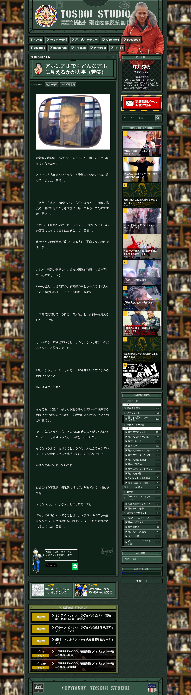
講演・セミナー (143, 441)
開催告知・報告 (143, 508)
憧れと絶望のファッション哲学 (143, 418)
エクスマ (143, 446)
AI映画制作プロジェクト (143, 504)
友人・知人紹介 (143, 487)
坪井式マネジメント (143, 432)
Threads (80, 47)
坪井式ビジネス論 (136, 425)
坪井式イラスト (143, 522)
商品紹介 (143, 492)
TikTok (118, 47)
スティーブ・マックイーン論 (143, 542)
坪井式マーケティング (143, 450)
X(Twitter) (112, 39)
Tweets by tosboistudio (133, 573)
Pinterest (100, 47)
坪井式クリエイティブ (143, 518)
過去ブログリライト (142, 513)
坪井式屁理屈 (68, 84)
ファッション (143, 413)
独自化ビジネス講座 (143, 483)
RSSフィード (142, 581)
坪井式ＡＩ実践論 (143, 531)
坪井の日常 (51, 84)
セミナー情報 (58, 39)
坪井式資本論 (143, 473)
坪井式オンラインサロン (143, 469)
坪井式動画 (143, 527)
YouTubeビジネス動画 (143, 478)
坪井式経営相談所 (143, 459)
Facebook (133, 39)
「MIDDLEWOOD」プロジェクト (143, 498)
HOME (38, 39)
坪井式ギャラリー (86, 39)
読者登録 (160, 108)
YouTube (39, 47)
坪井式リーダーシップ (143, 455)
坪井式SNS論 (143, 464)
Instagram (60, 47)
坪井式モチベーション (143, 436)
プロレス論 (143, 536)
